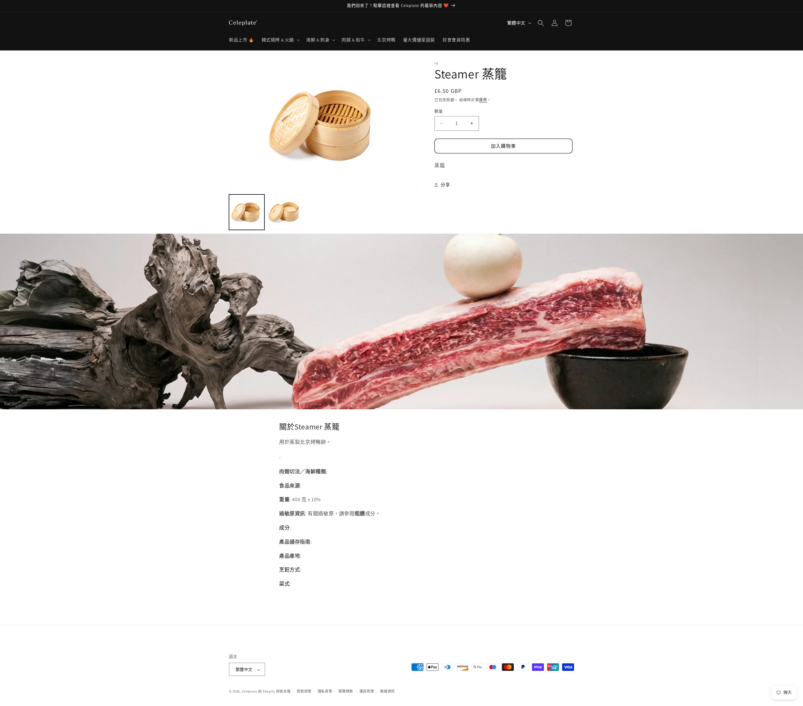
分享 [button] (445, 185)
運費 (483, 100)
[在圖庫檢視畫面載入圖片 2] (285, 212)
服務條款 (345, 691)
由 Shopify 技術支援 (274, 691)
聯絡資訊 (387, 691)
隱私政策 (325, 691)
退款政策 (304, 691)
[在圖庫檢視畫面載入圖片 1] (246, 212)
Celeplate (249, 691)
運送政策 (366, 691)
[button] (280, 39)
